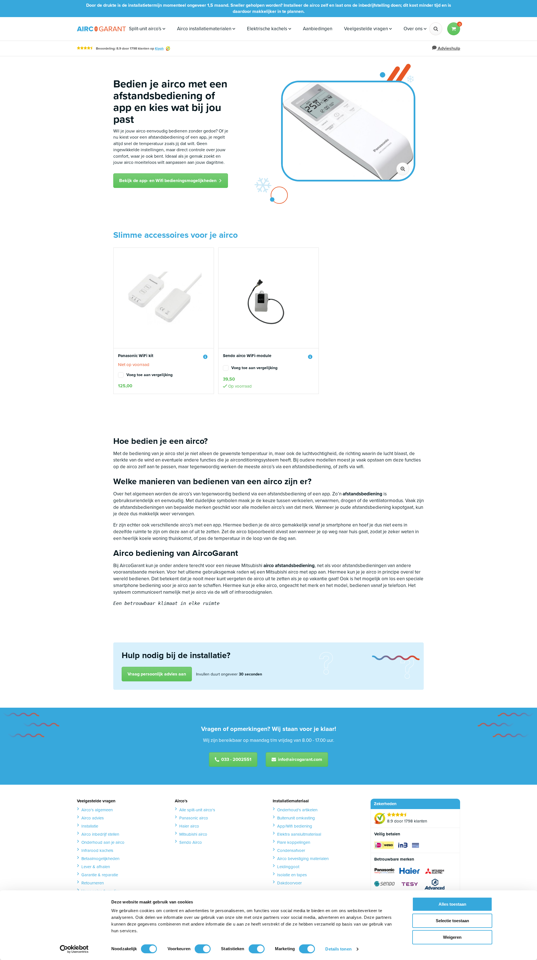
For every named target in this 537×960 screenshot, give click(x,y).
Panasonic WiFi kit (135, 356)
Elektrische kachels (267, 28)
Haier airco (189, 826)
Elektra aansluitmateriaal (299, 834)
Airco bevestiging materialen (303, 859)
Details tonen (338, 949)
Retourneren (92, 883)
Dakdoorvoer (289, 883)
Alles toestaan (452, 904)
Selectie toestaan (452, 920)
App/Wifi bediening (294, 826)
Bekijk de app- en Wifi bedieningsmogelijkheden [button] (167, 180)
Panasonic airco (193, 818)
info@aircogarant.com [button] (300, 759)
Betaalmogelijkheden (100, 859)
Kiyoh (159, 48)
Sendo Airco (190, 842)
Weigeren (452, 937)
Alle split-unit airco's (197, 810)
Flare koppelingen (293, 842)
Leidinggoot (288, 867)
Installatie (89, 826)
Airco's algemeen (97, 810)
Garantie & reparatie (99, 875)
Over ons (414, 28)
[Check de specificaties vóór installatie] (205, 357)
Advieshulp (448, 48)
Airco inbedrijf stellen (100, 834)
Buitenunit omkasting (296, 818)
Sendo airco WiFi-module (247, 356)
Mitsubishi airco (193, 834)
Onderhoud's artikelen (297, 810)
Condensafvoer (291, 850)
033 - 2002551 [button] (236, 759)
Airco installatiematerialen (204, 28)
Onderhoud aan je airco (102, 842)
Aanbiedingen (317, 28)
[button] (453, 28)
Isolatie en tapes (292, 875)
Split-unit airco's (145, 28)
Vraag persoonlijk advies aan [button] (157, 674)
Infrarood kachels (97, 850)
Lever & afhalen (95, 867)
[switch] (203, 948)
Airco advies (92, 818)
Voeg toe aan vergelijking (149, 375)
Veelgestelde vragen (366, 28)
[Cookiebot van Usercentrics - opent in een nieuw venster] (74, 949)
